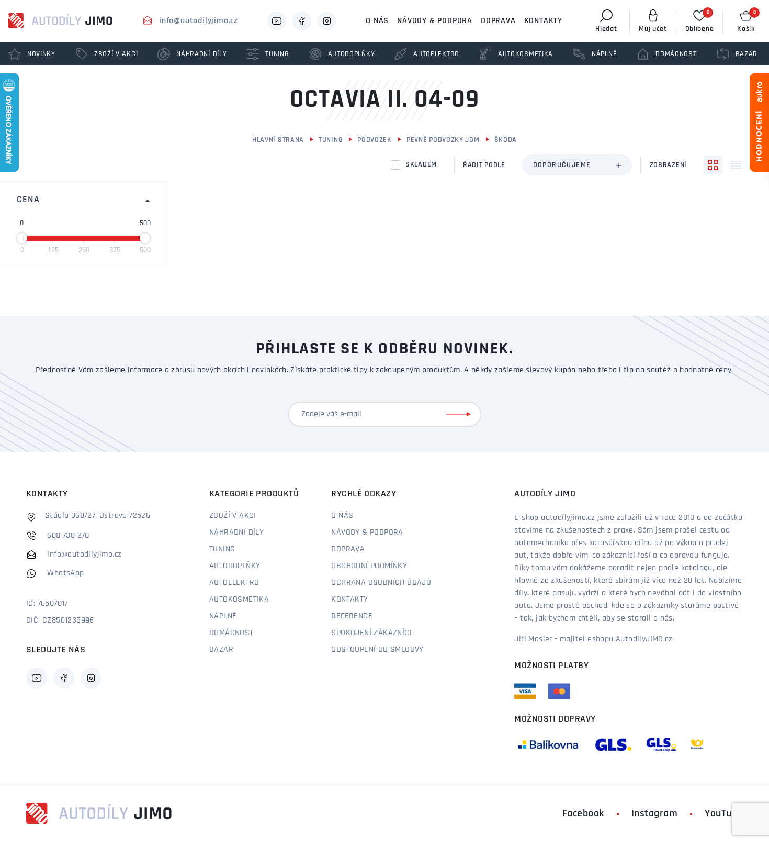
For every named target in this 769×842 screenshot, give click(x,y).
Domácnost (231, 633)
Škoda (505, 140)
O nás (377, 21)
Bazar (221, 650)
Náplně (222, 616)
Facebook (583, 813)
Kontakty (543, 21)
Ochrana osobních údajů (381, 583)
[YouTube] (276, 21)
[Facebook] (301, 21)
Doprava (498, 21)
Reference (351, 616)
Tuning (331, 140)
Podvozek (374, 140)
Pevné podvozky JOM (443, 140)
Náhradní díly (236, 532)
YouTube (724, 813)
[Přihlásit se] (460, 414)
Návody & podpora (434, 21)
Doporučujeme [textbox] (562, 165)
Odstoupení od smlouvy (377, 650)
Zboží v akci (232, 516)
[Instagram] (327, 21)
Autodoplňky (234, 566)
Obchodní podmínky (369, 566)
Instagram (654, 813)
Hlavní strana (278, 140)
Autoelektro (234, 583)
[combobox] (577, 164)
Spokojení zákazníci (371, 633)
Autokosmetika (239, 599)
